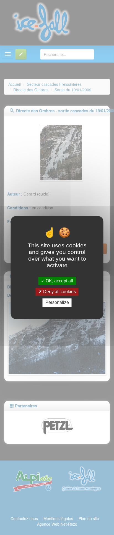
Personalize (57, 302)
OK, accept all (59, 281)
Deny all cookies (59, 291)
